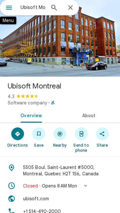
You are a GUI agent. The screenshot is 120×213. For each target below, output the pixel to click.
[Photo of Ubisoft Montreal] (60, 38)
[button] (60, 185)
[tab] (30, 115)
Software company (27, 103)
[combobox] (32, 7)
